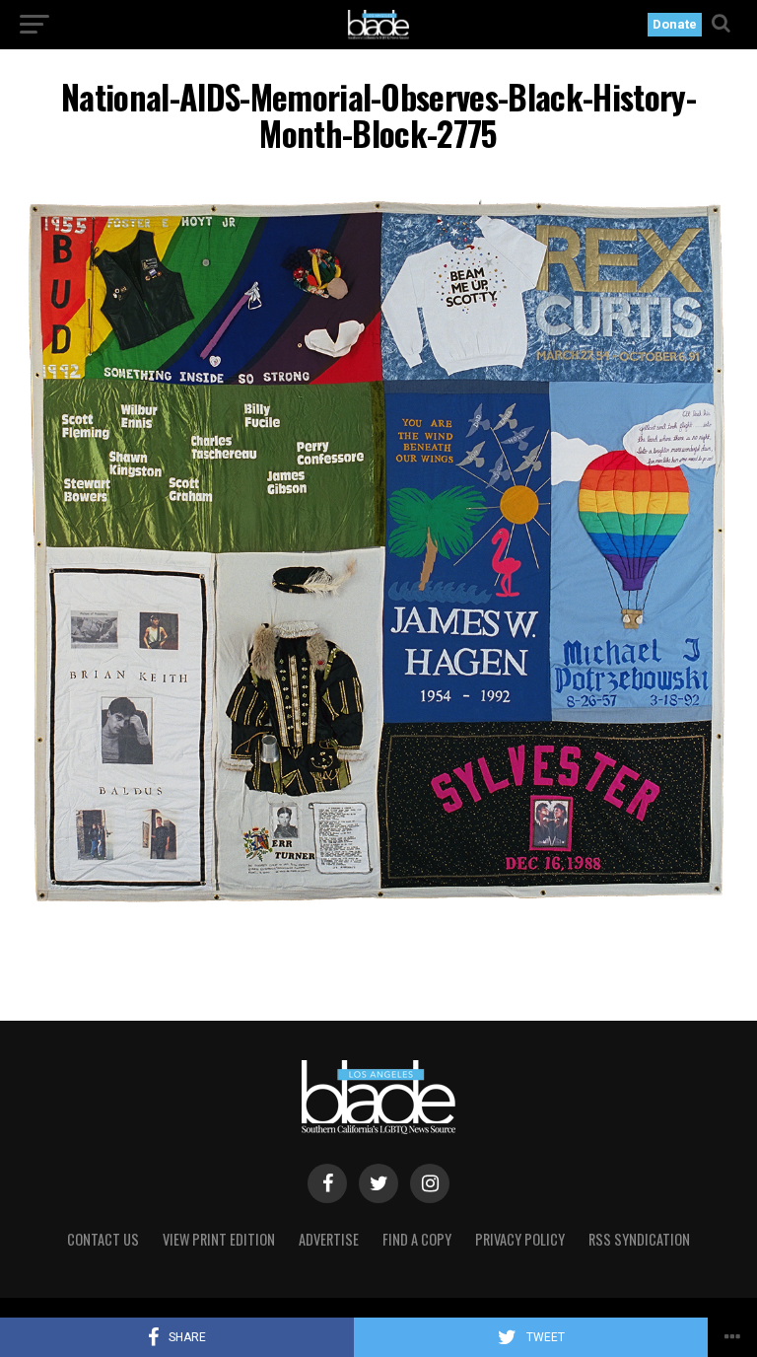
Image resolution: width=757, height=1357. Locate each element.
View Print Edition (219, 1239)
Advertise (329, 1239)
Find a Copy (416, 1239)
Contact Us (103, 1239)
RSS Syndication (639, 1239)
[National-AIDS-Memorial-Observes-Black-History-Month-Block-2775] (378, 908)
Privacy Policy (520, 1239)
